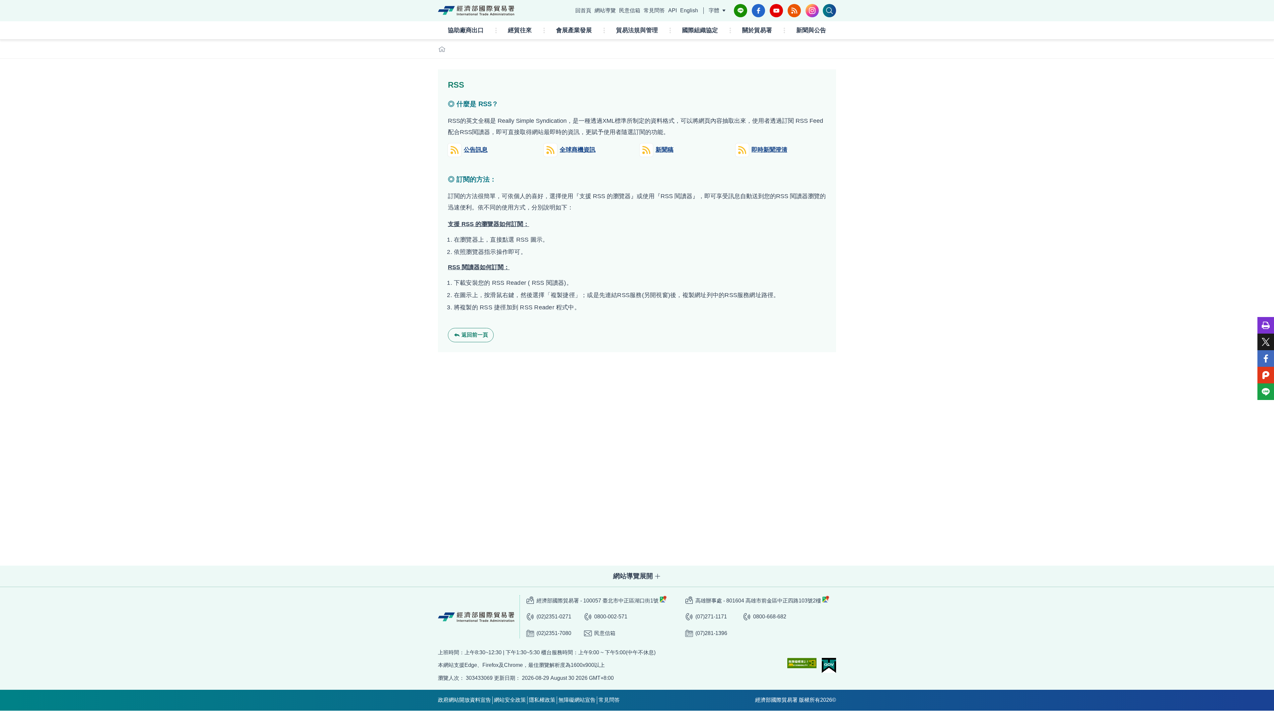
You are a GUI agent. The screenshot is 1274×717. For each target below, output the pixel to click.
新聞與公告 (811, 30)
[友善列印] (1265, 325)
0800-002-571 (610, 616)
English (689, 10)
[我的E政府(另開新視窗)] (829, 665)
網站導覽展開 (633, 576)
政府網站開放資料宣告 (464, 700)
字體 (714, 10)
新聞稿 (664, 149)
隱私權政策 (542, 700)
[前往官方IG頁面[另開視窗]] (812, 10)
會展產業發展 (574, 30)
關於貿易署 (757, 30)
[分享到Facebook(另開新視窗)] (1265, 358)
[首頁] (442, 49)
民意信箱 (629, 10)
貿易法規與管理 (637, 30)
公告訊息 (476, 149)
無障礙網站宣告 (577, 700)
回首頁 (583, 10)
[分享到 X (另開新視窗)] (1265, 342)
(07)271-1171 (711, 616)
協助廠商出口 (466, 30)
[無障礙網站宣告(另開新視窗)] (801, 663)
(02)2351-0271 (553, 616)
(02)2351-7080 (553, 633)
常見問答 (654, 10)
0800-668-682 (769, 616)
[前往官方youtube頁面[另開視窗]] (776, 10)
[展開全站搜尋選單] (829, 10)
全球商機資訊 (578, 149)
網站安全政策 (510, 700)
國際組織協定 (700, 30)
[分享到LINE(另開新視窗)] (1265, 391)
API (672, 10)
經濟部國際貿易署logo (476, 10)
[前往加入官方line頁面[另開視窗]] (740, 10)
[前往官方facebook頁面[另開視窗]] (758, 10)
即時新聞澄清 (769, 149)
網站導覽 (605, 10)
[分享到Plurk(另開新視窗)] (1265, 375)
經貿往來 (520, 30)
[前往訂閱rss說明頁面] (794, 10)
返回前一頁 (474, 335)
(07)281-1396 (711, 633)
